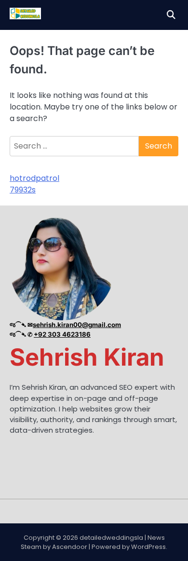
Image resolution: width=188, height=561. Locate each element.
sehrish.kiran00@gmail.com (77, 324)
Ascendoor (69, 547)
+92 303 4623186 (62, 334)
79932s (23, 189)
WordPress (148, 547)
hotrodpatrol (34, 178)
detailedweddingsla (111, 538)
